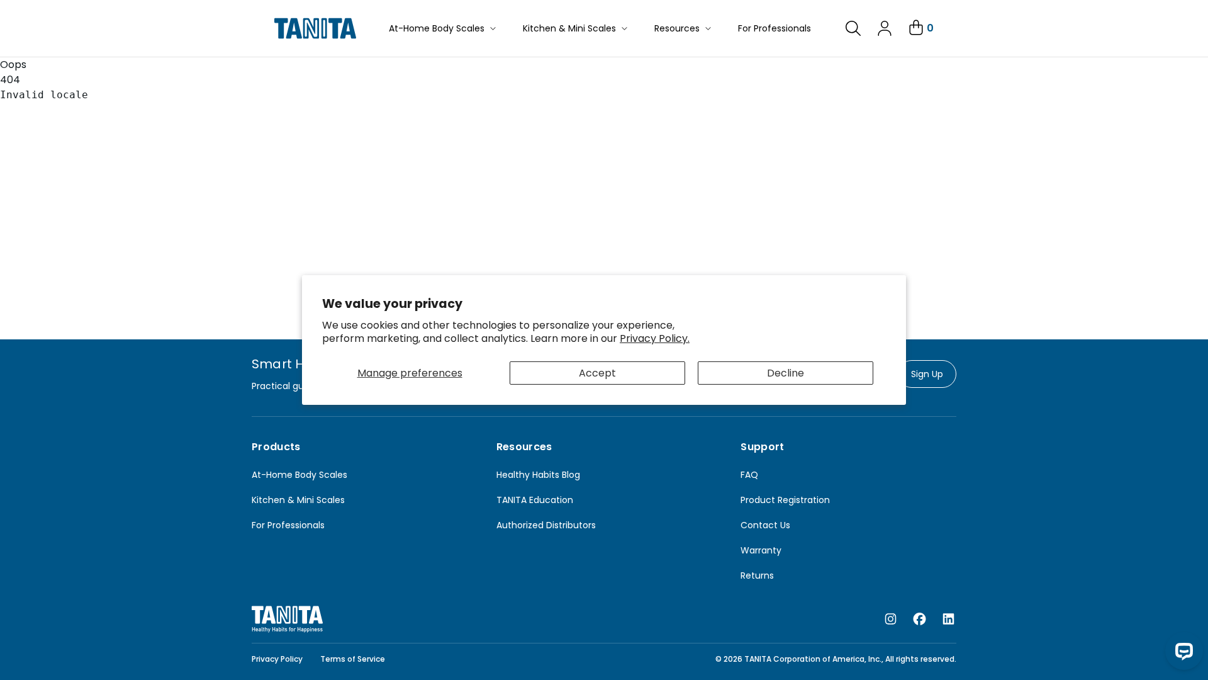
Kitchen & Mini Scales (569, 28)
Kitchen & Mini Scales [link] (298, 500)
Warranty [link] (761, 550)
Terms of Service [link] (352, 659)
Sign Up (927, 374)
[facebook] (919, 619)
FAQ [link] (749, 474)
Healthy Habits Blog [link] (538, 474)
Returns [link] (757, 575)
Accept (597, 373)
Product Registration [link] (785, 500)
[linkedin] (948, 619)
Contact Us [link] (765, 525)
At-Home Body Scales (436, 28)
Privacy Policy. (655, 338)
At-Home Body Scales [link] (299, 474)
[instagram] (890, 619)
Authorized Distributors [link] (546, 525)
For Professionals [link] (288, 525)
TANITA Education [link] (534, 500)
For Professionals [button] (774, 28)
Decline (785, 373)
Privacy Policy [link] (277, 659)
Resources (677, 28)
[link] (853, 28)
